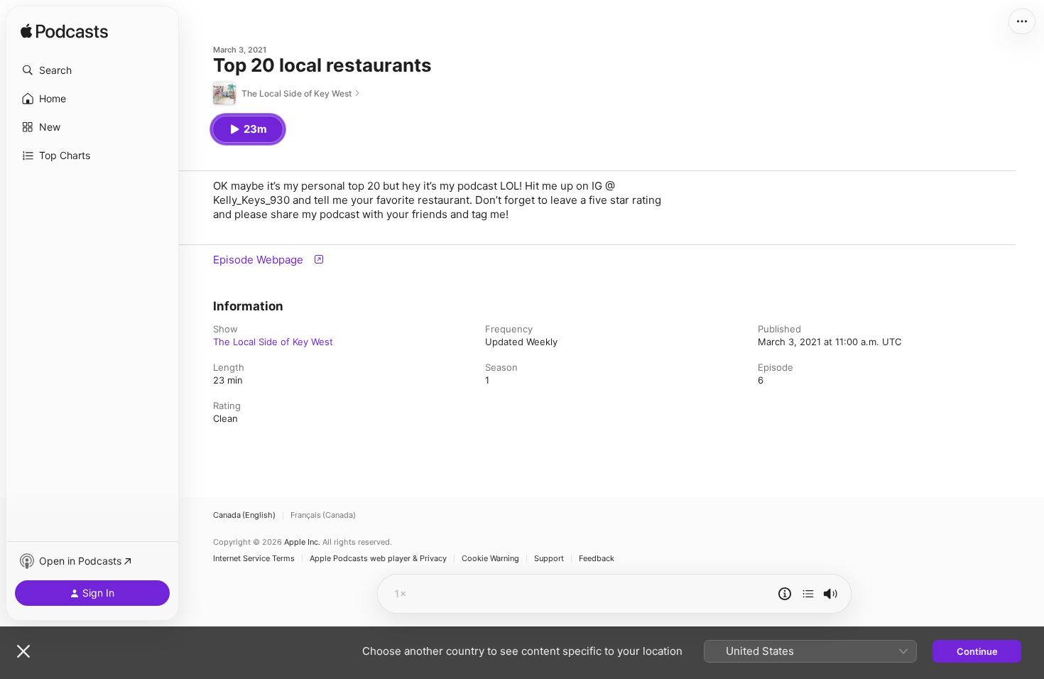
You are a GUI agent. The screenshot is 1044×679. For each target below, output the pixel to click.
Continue (977, 651)
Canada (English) (244, 515)
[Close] (23, 651)
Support (549, 559)
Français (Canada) (323, 515)
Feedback (596, 559)
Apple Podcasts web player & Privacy (378, 559)
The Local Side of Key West (273, 341)
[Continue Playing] (808, 594)
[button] (92, 70)
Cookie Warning (490, 559)
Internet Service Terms (254, 559)
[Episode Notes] (784, 594)
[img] (64, 32)
